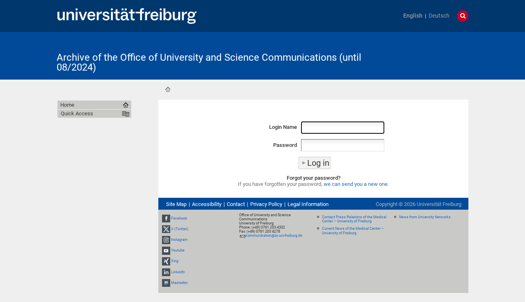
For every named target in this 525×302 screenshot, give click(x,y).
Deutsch (439, 15)
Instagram (179, 240)
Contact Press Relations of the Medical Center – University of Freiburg (354, 219)
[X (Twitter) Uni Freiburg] (166, 229)
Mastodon (179, 283)
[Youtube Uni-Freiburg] (166, 250)
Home (167, 89)
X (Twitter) (179, 229)
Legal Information (308, 204)
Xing (174, 261)
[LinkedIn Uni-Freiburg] (166, 272)
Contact (236, 204)
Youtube (178, 250)
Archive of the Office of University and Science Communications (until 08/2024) (209, 62)
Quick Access (77, 113)
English (412, 15)
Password (285, 145)
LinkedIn (178, 272)
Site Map (176, 204)
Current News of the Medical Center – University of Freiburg (353, 230)
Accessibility (206, 204)
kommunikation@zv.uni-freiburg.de (274, 235)
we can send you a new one (356, 184)
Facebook (179, 218)
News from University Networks (425, 217)
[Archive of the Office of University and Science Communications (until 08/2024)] (428, 55)
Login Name (283, 127)
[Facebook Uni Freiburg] (166, 218)
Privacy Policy (266, 204)
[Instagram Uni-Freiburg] (166, 240)
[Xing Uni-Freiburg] (166, 261)
